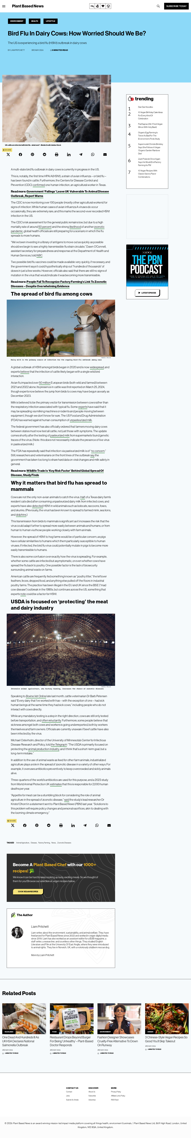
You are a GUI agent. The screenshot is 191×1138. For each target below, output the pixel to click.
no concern (98, 451)
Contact (69, 1092)
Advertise (92, 1100)
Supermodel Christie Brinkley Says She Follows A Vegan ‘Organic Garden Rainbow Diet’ (150, 149)
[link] (100, 6)
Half (82, 497)
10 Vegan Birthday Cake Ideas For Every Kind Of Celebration (150, 115)
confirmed (39, 185)
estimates (56, 784)
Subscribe (92, 1096)
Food (54, 1032)
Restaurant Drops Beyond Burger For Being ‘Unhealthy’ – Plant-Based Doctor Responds (71, 1041)
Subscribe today (176, 6)
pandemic (17, 231)
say (92, 455)
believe (24, 371)
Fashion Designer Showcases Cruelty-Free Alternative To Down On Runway (117, 1041)
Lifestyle (50, 21)
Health (34, 21)
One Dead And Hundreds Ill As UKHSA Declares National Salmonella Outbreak (20, 1041)
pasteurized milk (59, 435)
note (23, 594)
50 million (44, 382)
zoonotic (99, 227)
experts (82, 407)
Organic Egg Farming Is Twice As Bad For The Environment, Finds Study (149, 135)
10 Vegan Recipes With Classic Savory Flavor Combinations (147, 173)
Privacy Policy (116, 1092)
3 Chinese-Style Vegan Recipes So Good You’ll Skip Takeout (166, 1039)
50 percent (44, 227)
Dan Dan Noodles (145, 107)
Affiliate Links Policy (118, 1096)
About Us (92, 1092)
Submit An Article (72, 1100)
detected (37, 506)
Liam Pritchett (17, 50)
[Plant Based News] (4, 6)
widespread (97, 367)
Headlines (9, 1032)
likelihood (75, 227)
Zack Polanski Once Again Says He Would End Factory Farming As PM (149, 162)
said (66, 800)
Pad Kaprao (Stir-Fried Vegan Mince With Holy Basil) (150, 126)
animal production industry (43, 749)
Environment (16, 21)
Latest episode (149, 293)
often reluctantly (51, 720)
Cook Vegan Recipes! (28, 891)
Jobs (68, 1096)
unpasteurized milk (81, 420)
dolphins (21, 515)
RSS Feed (114, 1100)
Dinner (150, 1032)
